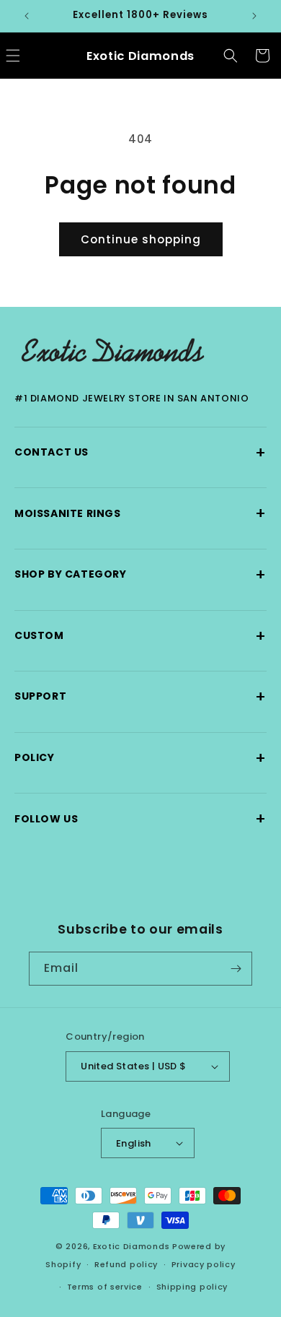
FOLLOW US (140, 818)
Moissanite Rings (140, 513)
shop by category (140, 574)
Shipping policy (192, 1286)
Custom (140, 636)
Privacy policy (203, 1264)
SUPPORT (140, 696)
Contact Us (140, 452)
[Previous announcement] (27, 16)
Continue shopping (141, 239)
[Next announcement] (254, 16)
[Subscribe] (235, 969)
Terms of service (105, 1286)
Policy (140, 758)
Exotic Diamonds (131, 1246)
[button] (230, 55)
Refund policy (126, 1264)
